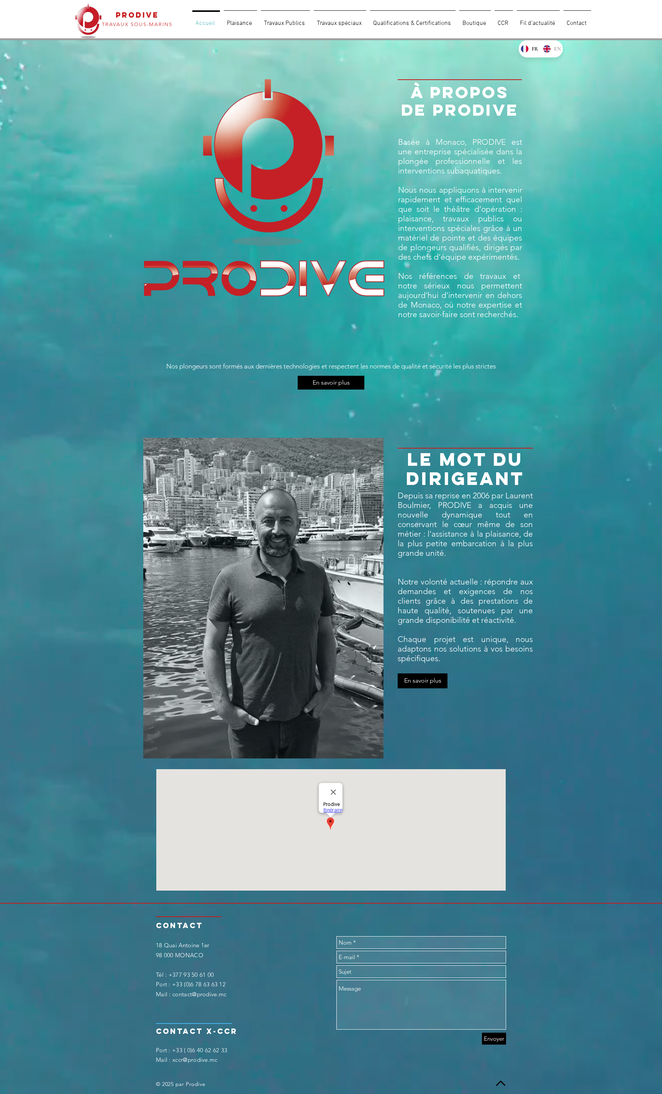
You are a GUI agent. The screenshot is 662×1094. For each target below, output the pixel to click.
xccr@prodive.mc (195, 1059)
